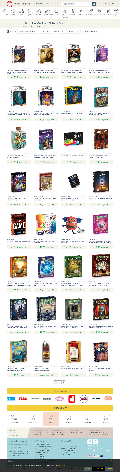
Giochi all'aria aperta (108, 15)
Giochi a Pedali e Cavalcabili (65, 16)
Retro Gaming (73, 14)
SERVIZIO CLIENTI (42, 453)
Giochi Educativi (21, 15)
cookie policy (60, 465)
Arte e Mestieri (90, 14)
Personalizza (98, 469)
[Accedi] (105, 3)
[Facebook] (89, 441)
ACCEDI (64, 445)
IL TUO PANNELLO (68, 447)
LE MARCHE (39, 455)
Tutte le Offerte (68, 31)
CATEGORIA (44, 31)
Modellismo (38, 14)
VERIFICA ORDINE (68, 449)
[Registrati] (109, 3)
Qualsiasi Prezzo (88, 31)
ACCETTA (108, 469)
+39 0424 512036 (42, 4)
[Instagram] (95, 441)
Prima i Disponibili (26, 31)
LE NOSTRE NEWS (42, 451)
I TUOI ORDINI (67, 451)
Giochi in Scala (56, 14)
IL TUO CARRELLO (68, 453)
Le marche (60, 391)
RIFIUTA (88, 469)
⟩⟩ (116, 13)
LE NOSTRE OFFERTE (43, 447)
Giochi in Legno (30, 15)
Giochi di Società (12, 15)
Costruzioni (4, 14)
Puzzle (99, 14)
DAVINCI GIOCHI (35, 26)
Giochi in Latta (82, 14)
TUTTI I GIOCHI (41, 449)
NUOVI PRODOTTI (42, 445)
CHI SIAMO (39, 457)
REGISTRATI (66, 455)
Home (25, 26)
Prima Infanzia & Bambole (47, 15)
